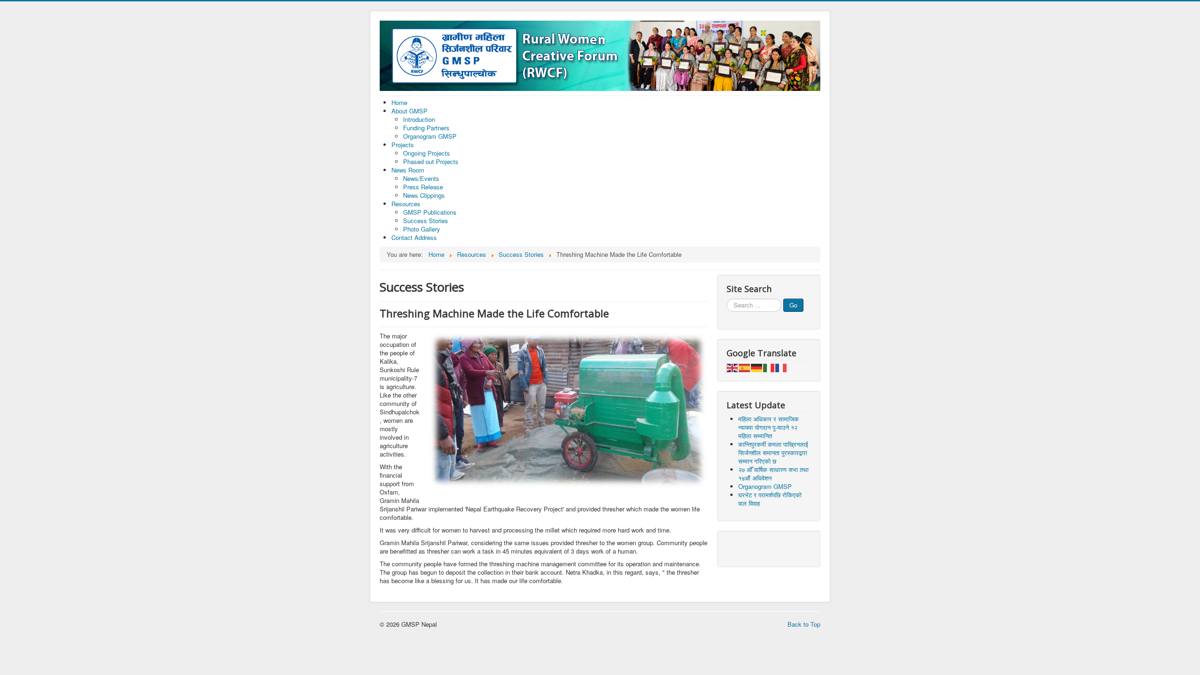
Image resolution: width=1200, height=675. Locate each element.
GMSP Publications (430, 212)
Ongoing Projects (426, 153)
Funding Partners (426, 127)
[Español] (745, 366)
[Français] (781, 366)
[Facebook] (734, 548)
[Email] (752, 548)
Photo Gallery (421, 229)
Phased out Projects (430, 161)
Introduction (419, 119)
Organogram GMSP (430, 136)
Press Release (423, 186)
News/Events (421, 178)
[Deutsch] (757, 366)
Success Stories (425, 220)
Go (793, 304)
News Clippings (424, 195)
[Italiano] (769, 366)
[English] (733, 366)
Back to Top (804, 624)
